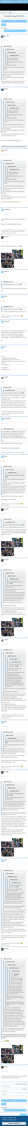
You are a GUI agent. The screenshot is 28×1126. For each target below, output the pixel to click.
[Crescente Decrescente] (14, 1094)
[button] (12, 31)
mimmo (5, 46)
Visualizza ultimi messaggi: (21, 1084)
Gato (5, 346)
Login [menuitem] (25, 1)
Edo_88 (5, 150)
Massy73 (6, 89)
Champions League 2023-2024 (14, 16)
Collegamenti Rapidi (7, 1)
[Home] (14, 6)
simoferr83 (6, 271)
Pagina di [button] (6, 30)
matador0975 (7, 209)
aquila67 (6, 377)
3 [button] (18, 30)
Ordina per (24, 1089)
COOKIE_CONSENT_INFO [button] (9, 1119)
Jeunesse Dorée (7, 418)
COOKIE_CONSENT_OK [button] (14, 1123)
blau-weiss (6, 36)
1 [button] (14, 30)
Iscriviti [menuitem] (20, 1)
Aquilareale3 (7, 321)
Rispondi (14, 21)
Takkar (5, 296)
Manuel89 (12, 55)
